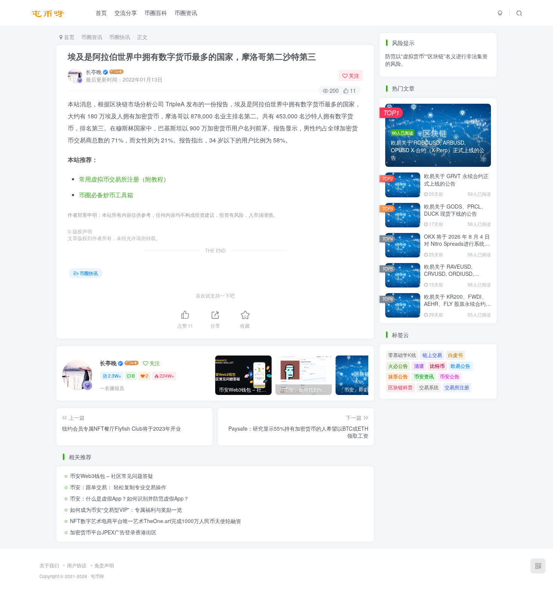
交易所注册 (457, 387)
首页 (101, 13)
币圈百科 (155, 13)
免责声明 (104, 565)
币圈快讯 (119, 37)
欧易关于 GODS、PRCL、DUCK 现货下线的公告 (455, 210)
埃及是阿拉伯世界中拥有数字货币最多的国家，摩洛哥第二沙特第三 (192, 56)
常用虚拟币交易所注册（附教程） (124, 179)
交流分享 (125, 13)
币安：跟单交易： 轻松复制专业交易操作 (118, 487)
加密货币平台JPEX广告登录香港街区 (113, 532)
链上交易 (432, 355)
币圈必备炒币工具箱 (106, 195)
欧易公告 (460, 365)
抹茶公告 (398, 79)
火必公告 (398, 365)
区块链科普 (400, 387)
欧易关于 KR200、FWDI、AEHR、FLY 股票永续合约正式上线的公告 (457, 304)
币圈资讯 (186, 13)
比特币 (437, 365)
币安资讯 (424, 79)
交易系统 (429, 387)
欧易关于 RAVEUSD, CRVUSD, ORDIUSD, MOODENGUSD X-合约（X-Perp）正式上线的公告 (457, 277)
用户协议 (77, 565)
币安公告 (449, 79)
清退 (419, 365)
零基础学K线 (402, 355)
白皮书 (455, 355)
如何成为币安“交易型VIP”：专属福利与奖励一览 (126, 509)
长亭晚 (94, 72)
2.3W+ (114, 375)
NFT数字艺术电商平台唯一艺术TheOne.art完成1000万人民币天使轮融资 (155, 521)
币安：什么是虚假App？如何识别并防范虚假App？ (129, 498)
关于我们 (49, 565)
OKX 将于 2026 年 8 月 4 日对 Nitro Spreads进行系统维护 (457, 244)
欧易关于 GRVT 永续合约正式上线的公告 (456, 179)
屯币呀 (97, 576)
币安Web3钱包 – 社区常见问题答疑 (111, 476)
